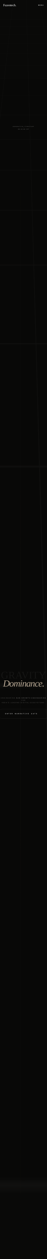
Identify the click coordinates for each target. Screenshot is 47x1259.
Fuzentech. (9, 5)
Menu (41, 5)
